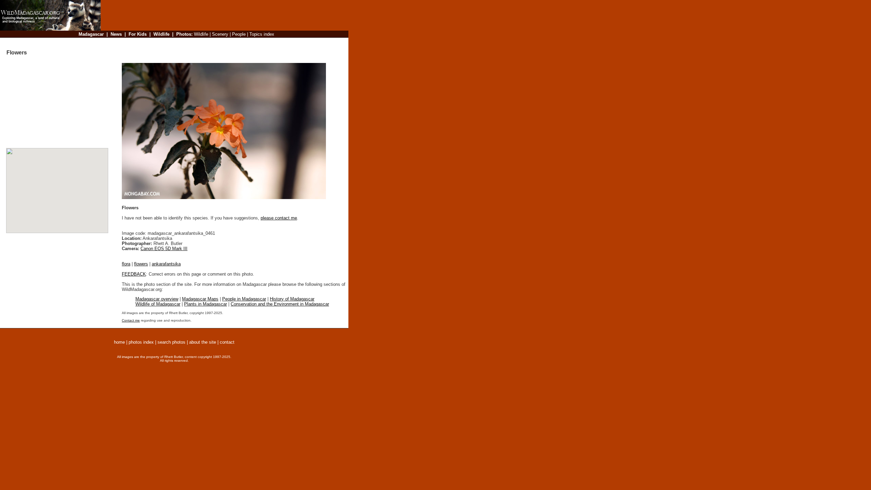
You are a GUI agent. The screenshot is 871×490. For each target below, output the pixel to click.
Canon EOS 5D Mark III (164, 248)
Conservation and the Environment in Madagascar (280, 304)
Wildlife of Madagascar (157, 304)
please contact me (279, 217)
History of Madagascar (292, 298)
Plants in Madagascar (205, 304)
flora (126, 263)
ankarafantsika (166, 263)
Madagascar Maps (200, 298)
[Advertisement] (222, 42)
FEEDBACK (134, 274)
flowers (141, 263)
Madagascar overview (156, 298)
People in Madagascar (244, 298)
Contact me (131, 320)
